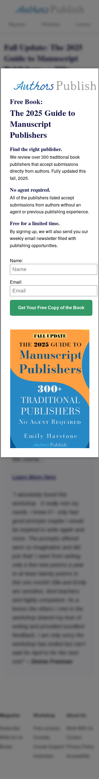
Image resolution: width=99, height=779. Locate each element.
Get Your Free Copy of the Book (51, 307)
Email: (16, 282)
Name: (16, 260)
